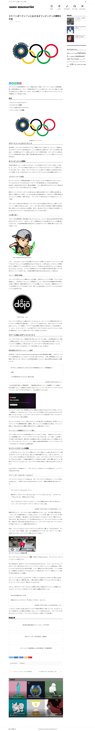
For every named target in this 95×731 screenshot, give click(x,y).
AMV (68, 53)
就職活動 (82, 64)
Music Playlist (82, 9)
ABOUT (51, 9)
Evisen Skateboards (29, 481)
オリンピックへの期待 (16, 105)
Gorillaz (75, 53)
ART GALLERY (67, 9)
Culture (19, 21)
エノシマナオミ (38, 140)
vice (80, 59)
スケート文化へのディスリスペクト (19, 107)
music (69, 56)
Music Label (74, 9)
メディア (68, 64)
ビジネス (83, 61)
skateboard (22, 663)
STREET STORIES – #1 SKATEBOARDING (49, 509)
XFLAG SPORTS (27, 257)
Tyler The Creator (73, 59)
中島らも (73, 64)
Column (59, 9)
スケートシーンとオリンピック (18, 102)
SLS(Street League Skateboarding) (24, 354)
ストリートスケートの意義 (17, 110)
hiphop (80, 53)
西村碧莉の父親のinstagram (52, 382)
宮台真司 (79, 64)
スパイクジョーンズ (75, 61)
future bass (71, 53)
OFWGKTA (72, 56)
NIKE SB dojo (46, 281)
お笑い (82, 59)
